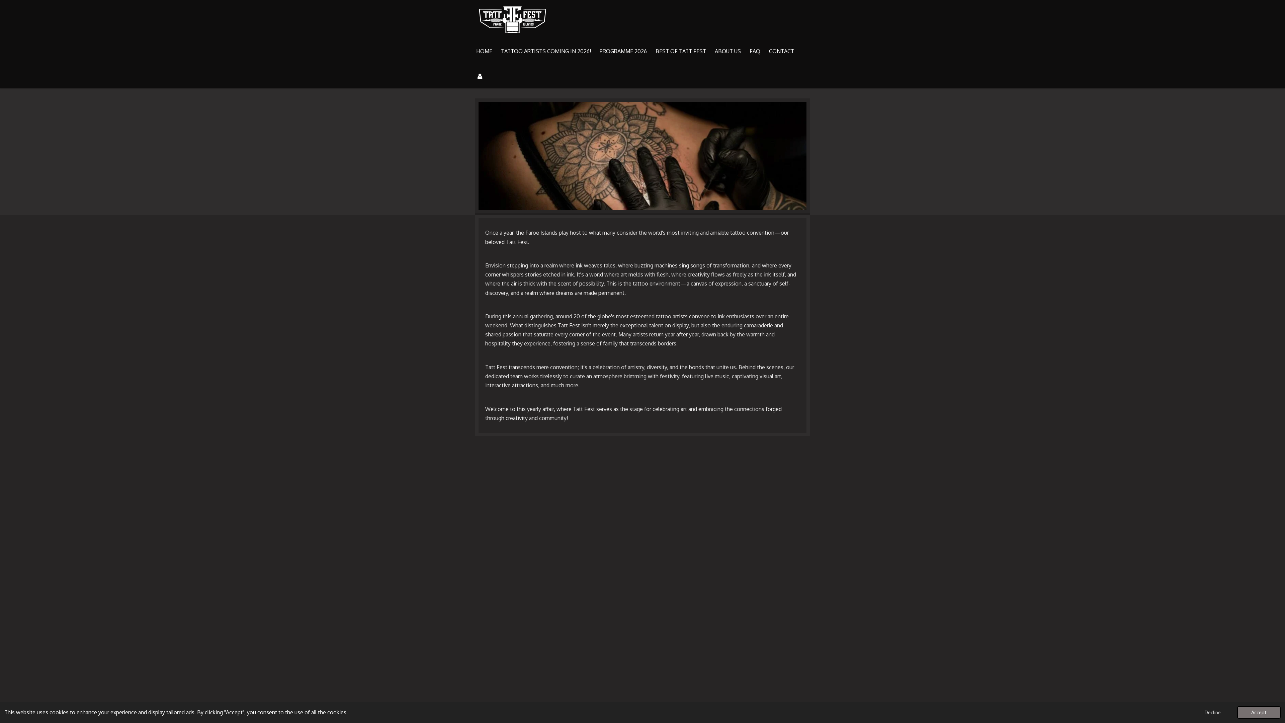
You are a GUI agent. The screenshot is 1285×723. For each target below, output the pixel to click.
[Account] (480, 76)
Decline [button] (1213, 712)
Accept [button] (1259, 712)
